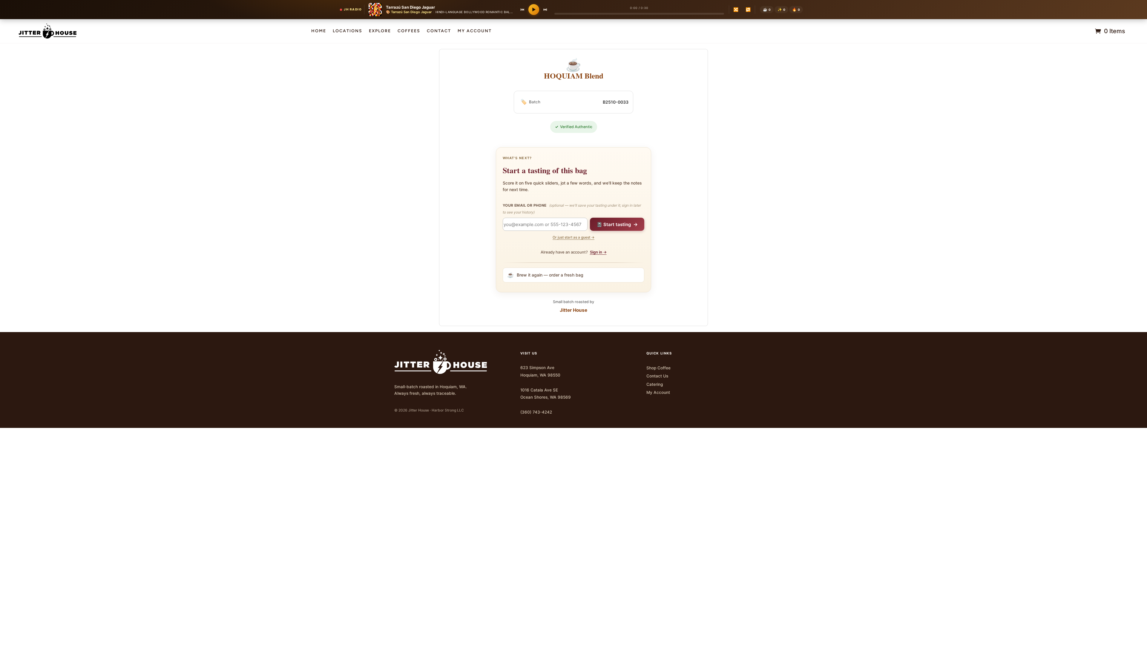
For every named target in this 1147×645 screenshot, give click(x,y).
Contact (439, 31)
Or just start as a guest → (573, 237)
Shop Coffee (658, 368)
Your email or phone (572, 209)
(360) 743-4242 (536, 412)
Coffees (409, 31)
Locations (347, 31)
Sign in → (598, 252)
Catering (654, 384)
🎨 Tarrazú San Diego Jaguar (409, 12)
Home (318, 31)
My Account (658, 392)
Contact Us (657, 376)
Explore (380, 31)
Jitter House (573, 310)
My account (475, 31)
